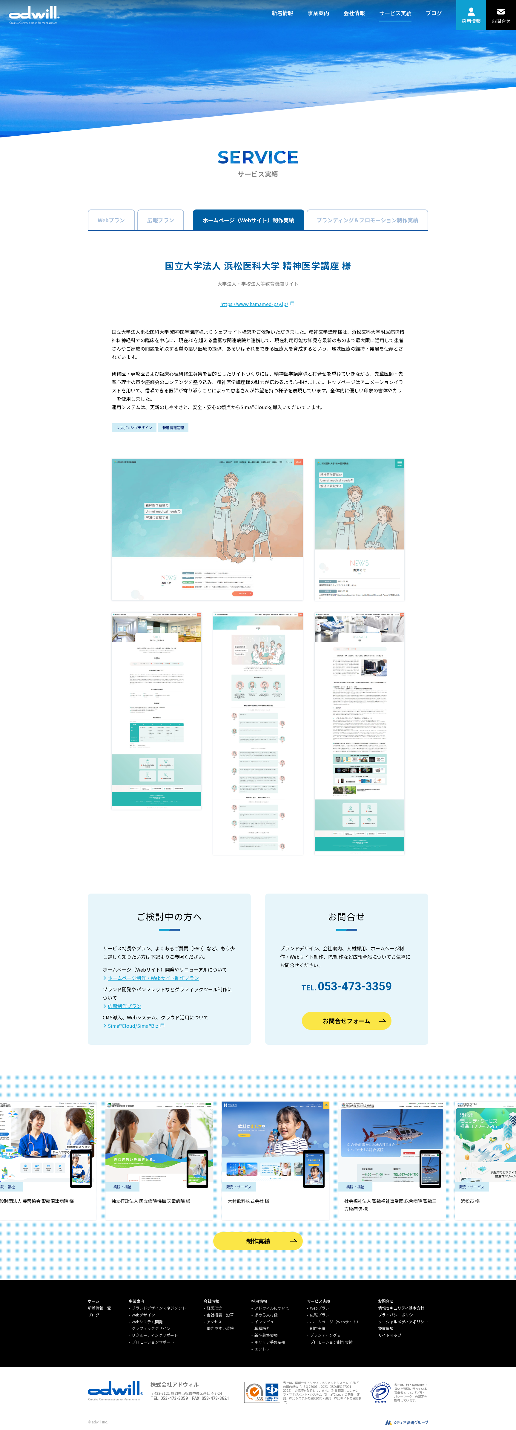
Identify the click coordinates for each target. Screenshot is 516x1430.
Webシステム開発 (147, 1322)
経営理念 (214, 1308)
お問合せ (501, 21)
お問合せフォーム (346, 1020)
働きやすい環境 (220, 1328)
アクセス (214, 1322)
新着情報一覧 (99, 1308)
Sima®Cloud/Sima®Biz (133, 1025)
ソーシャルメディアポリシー (403, 1322)
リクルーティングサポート (155, 1335)
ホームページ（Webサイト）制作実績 (248, 220)
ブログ (434, 13)
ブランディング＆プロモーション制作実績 (367, 220)
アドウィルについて (271, 1308)
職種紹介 (262, 1328)
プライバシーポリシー (397, 1315)
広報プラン (160, 220)
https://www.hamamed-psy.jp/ (254, 304)
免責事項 (386, 1328)
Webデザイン (143, 1315)
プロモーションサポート (153, 1342)
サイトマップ (389, 1335)
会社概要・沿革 (220, 1315)
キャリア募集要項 (269, 1342)
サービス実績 (395, 13)
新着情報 (282, 13)
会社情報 (354, 13)
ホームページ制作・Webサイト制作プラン (153, 977)
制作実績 (258, 1241)
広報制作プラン (124, 1006)
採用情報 (471, 21)
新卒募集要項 (266, 1335)
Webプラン (111, 220)
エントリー (264, 1349)
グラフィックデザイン (151, 1328)
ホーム (93, 1301)
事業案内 (318, 13)
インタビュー (266, 1322)
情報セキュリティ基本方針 (401, 1308)
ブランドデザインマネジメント (159, 1308)
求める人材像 (266, 1315)
